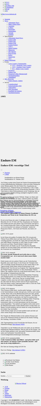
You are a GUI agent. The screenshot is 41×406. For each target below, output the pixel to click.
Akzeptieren (3, 210)
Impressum (17, 212)
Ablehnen (11, 210)
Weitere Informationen (6, 212)
